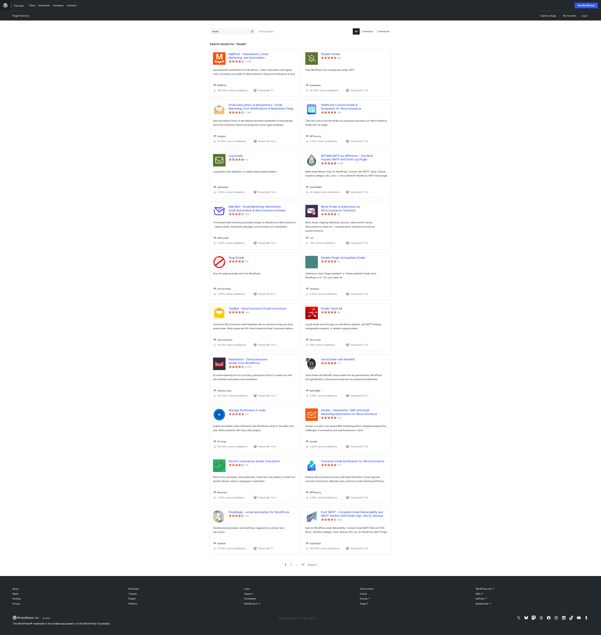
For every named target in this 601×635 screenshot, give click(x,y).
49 (302, 564)
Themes (132, 593)
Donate (365, 598)
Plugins (132, 598)
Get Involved (366, 588)
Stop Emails (236, 257)
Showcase (133, 588)
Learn (247, 588)
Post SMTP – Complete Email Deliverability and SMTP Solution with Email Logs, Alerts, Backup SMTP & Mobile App (352, 514)
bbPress (481, 598)
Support (248, 593)
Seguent (312, 564)
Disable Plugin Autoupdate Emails (343, 257)
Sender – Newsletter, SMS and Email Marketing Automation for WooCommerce (349, 412)
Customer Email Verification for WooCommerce (352, 461)
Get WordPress (586, 5)
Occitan (46, 618)
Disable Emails (330, 54)
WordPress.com (485, 588)
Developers (250, 598)
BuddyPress (483, 603)
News (15, 593)
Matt (479, 593)
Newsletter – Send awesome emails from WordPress (248, 361)
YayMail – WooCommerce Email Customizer (258, 308)
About (16, 588)
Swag (364, 603)
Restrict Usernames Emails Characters (254, 461)
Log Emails (236, 155)
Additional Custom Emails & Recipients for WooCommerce (341, 106)
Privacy (16, 603)
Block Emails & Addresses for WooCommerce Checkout (340, 208)
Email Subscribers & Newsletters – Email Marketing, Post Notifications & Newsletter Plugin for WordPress (261, 106)
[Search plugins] (252, 31)
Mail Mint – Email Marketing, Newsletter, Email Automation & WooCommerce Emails (257, 208)
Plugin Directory (21, 15)
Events (363, 593)
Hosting (17, 598)
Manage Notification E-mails (247, 410)
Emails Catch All (331, 308)
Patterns (132, 603)
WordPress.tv (252, 603)
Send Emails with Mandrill (337, 359)
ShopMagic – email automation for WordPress (259, 512)
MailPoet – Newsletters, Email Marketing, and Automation (248, 55)
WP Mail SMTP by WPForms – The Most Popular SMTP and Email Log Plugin (347, 157)
